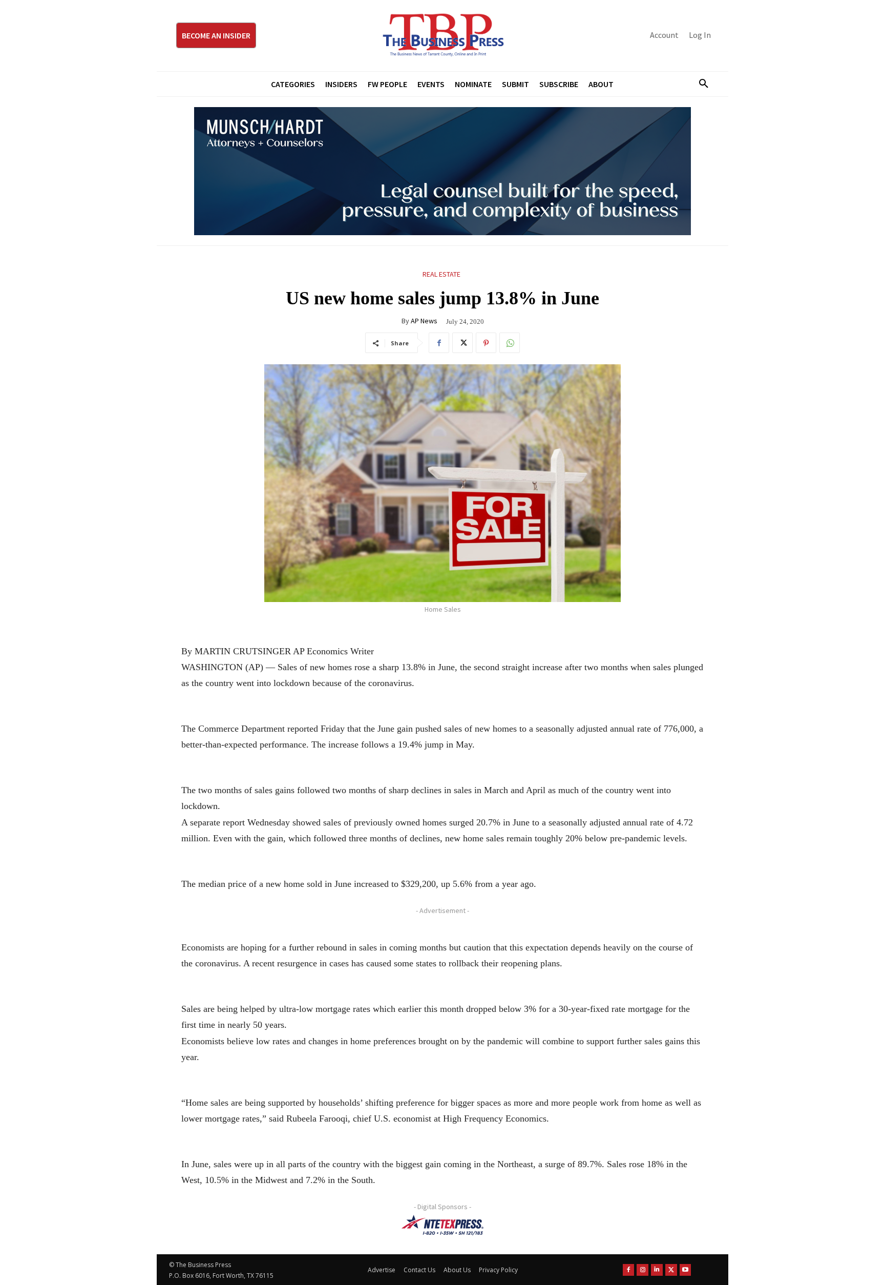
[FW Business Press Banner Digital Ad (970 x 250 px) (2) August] (442, 171)
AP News (424, 320)
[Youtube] (685, 1270)
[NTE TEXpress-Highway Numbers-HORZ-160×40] (442, 1225)
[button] (699, 84)
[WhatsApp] (509, 343)
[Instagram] (642, 1270)
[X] (462, 343)
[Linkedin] (657, 1270)
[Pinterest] (486, 343)
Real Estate (441, 274)
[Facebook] (439, 343)
